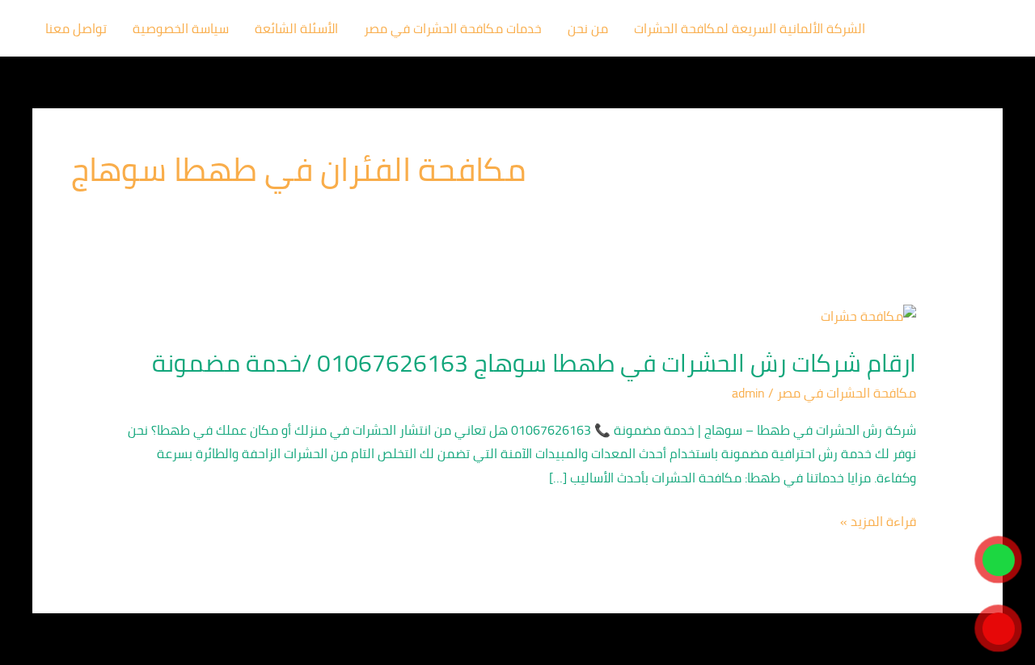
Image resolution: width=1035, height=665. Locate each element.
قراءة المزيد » (878, 522)
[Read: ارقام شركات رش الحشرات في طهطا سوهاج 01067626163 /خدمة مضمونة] (868, 314)
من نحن (588, 28)
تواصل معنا (76, 28)
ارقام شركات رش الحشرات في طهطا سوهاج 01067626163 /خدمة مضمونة (534, 362)
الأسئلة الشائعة (296, 28)
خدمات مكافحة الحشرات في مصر (453, 28)
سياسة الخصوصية (181, 28)
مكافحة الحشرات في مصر (846, 393)
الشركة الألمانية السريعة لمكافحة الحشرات (749, 28)
